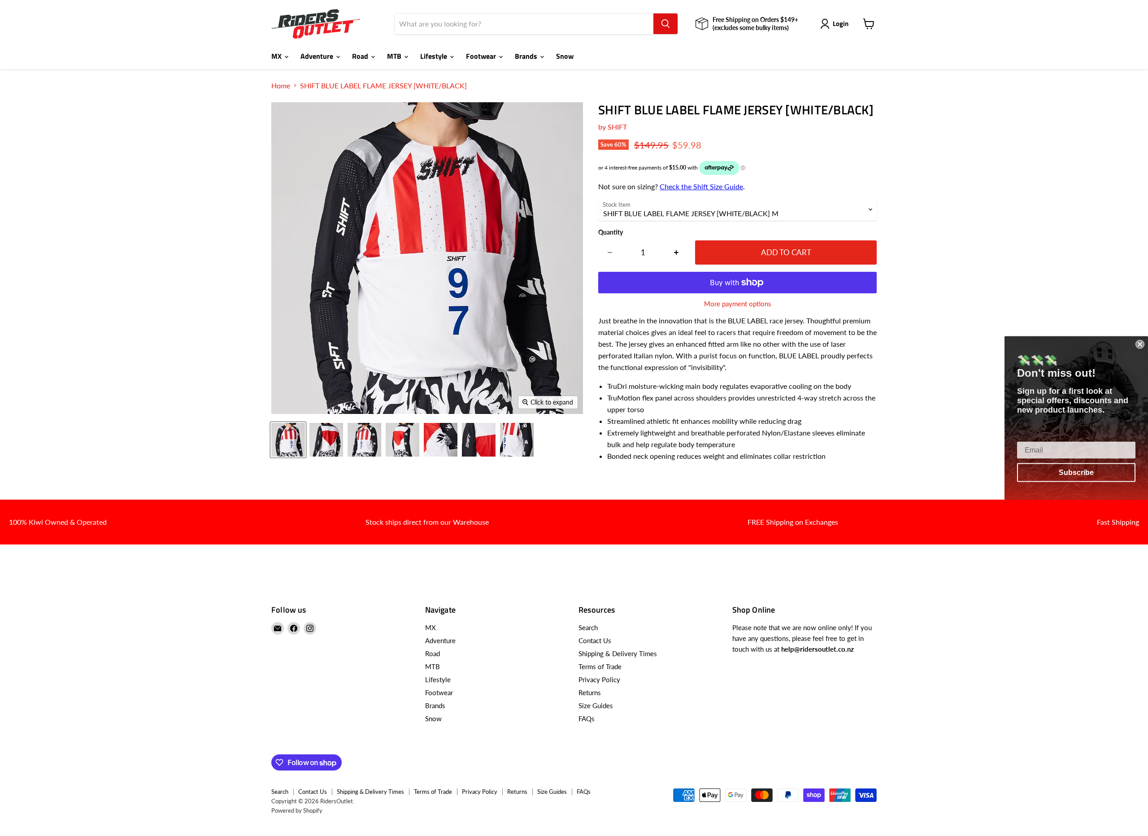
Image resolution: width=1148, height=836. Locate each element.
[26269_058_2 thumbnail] (326, 439)
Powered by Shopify (296, 810)
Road (361, 56)
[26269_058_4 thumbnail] (402, 439)
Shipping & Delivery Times (617, 653)
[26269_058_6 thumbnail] (478, 439)
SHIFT (617, 126)
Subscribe (1076, 472)
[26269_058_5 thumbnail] (440, 439)
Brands (527, 56)
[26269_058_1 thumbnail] (288, 439)
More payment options (737, 304)
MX (277, 56)
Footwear (482, 56)
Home (280, 86)
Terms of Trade (600, 666)
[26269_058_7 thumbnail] (517, 439)
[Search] (665, 23)
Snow (565, 56)
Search (588, 627)
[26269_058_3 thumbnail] (364, 439)
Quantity (610, 232)
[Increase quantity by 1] (676, 252)
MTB (395, 56)
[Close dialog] (1139, 344)
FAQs (586, 718)
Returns (589, 692)
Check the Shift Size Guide (701, 186)
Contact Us (594, 640)
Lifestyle (434, 56)
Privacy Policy (599, 679)
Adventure (317, 56)
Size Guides (595, 705)
